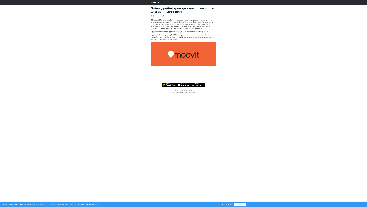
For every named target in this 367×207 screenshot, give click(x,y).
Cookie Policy (46, 204)
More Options (226, 204)
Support (190, 90)
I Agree (240, 204)
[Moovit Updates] (183, 2)
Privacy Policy (179, 90)
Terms (185, 90)
